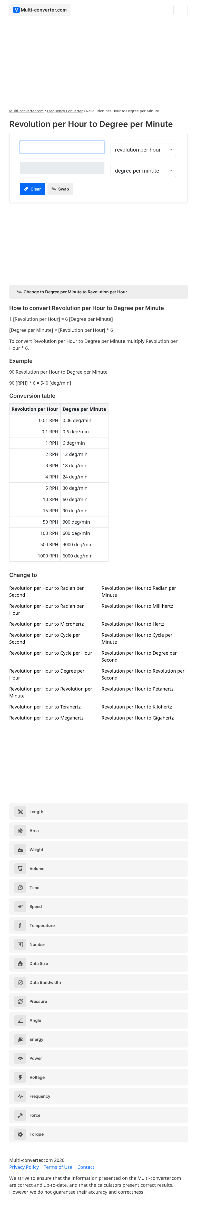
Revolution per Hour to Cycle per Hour (50, 653)
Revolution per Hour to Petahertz (137, 689)
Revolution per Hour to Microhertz (46, 624)
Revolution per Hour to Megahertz (46, 718)
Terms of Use (58, 1167)
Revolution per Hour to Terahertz (45, 707)
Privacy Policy (24, 1167)
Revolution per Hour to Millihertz (137, 606)
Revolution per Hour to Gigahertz (138, 718)
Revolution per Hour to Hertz (133, 624)
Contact (85, 1167)
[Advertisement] (98, 63)
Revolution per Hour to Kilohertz (137, 707)
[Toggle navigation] (180, 10)
